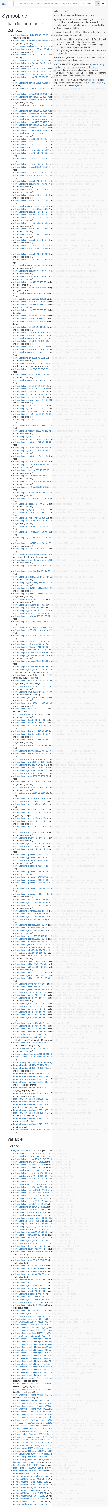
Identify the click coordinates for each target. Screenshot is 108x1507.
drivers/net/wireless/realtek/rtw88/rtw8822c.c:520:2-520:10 (39, 1406)
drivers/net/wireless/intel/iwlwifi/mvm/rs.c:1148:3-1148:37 (38, 1363)
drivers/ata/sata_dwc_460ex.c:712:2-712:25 (32, 1243)
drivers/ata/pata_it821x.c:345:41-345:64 (31, 464)
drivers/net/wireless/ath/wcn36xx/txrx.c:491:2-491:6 (36, 1335)
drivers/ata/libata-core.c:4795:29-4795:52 (31, 124)
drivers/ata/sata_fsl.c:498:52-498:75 (29, 714)
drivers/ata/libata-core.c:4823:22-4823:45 (31, 127)
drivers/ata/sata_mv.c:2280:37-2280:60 (30, 792)
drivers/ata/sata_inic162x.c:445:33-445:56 (32, 731)
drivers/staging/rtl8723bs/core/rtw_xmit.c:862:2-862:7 (37, 1459)
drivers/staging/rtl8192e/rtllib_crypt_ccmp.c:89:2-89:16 (37, 1448)
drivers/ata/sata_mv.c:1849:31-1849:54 (30, 764)
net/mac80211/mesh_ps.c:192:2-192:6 (30, 1481)
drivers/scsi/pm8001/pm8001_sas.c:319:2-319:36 (35, 1439)
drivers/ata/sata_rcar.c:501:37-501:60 (30, 927)
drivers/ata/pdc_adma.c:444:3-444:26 (30, 1234)
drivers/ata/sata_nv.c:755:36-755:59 (29, 801)
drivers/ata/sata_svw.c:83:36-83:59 (28, 983)
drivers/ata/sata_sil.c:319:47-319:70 (29, 955)
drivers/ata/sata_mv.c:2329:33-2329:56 (30, 798)
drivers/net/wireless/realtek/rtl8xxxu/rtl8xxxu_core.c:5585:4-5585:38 (43, 1394)
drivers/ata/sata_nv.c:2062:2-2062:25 (30, 1285)
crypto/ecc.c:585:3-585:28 (25, 1150)
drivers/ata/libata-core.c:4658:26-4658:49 (31, 110)
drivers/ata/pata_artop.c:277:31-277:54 (30, 405)
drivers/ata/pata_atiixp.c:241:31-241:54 (30, 411)
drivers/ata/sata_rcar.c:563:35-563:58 (30, 938)
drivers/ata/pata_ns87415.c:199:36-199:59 (32, 543)
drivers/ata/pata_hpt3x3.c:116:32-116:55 (31, 456)
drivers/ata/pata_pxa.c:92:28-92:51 (29, 610)
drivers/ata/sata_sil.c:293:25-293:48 (29, 952)
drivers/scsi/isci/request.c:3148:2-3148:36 (31, 1428)
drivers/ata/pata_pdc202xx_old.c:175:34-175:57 (34, 582)
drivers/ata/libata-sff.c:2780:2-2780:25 (30, 1215)
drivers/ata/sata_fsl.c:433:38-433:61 (29, 708)
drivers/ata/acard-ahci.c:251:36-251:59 (30, 46)
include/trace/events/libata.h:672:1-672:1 (31, 1104)
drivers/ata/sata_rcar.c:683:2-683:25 (29, 1302)
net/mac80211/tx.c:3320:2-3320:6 (28, 1501)
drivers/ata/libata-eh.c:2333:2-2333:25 (30, 1181)
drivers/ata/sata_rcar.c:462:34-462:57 (30, 924)
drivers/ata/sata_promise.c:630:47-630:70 (32, 860)
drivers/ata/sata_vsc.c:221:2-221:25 (29, 1316)
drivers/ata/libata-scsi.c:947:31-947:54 (30, 180)
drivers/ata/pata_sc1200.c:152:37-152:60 (31, 621)
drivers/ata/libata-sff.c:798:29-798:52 (29, 315)
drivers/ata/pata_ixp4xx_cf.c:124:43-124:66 (32, 492)
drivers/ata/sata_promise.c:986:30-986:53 (32, 879)
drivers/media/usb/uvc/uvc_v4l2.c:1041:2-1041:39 (35, 1319)
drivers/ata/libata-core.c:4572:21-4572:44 (31, 93)
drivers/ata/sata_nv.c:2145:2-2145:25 (30, 1288)
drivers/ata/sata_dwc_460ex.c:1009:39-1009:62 (34, 703)
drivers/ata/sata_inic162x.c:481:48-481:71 (32, 739)
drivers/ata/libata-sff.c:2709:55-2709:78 (30, 374)
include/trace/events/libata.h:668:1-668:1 (31, 1101)
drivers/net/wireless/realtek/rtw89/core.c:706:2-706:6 (36, 1414)
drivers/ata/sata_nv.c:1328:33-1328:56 (30, 818)
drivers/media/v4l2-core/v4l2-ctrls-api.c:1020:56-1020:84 (38, 1037)
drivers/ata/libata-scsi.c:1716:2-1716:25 (31, 1201)
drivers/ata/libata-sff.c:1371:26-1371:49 (30, 335)
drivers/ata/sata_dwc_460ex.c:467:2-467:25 (32, 1240)
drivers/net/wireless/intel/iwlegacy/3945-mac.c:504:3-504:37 (40, 1341)
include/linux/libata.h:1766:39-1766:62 (30, 1065)
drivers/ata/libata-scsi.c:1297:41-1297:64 (31, 189)
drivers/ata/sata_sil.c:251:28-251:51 (29, 944)
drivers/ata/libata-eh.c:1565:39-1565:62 (31, 152)
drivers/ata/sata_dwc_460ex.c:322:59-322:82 (33, 669)
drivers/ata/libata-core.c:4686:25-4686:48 (31, 113)
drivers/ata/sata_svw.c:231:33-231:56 (30, 986)
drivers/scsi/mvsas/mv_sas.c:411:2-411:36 (32, 1436)
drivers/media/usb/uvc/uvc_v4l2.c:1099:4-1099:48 (35, 1321)
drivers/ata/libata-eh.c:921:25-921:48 (29, 138)
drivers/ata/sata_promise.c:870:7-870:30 (31, 877)
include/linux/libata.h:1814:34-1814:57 (30, 1073)
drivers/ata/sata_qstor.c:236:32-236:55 (30, 902)
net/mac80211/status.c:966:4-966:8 (29, 1495)
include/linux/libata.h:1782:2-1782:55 (29, 1470)
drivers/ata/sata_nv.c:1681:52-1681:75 (30, 832)
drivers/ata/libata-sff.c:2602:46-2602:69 (30, 357)
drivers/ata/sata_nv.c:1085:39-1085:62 (30, 804)
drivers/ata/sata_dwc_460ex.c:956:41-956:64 (33, 691)
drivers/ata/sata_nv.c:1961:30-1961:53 (30, 843)
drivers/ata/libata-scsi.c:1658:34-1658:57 (31, 209)
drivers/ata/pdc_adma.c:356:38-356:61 (30, 660)
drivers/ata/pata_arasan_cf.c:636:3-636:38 (32, 1226)
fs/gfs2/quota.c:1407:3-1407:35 (27, 1464)
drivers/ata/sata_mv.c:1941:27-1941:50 (30, 773)
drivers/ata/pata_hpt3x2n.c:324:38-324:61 (32, 450)
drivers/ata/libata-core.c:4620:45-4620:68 (31, 99)
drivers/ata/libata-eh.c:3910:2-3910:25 (30, 1187)
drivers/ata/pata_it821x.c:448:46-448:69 (31, 481)
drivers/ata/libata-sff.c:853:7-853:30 (29, 318)
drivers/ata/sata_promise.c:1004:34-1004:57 (33, 882)
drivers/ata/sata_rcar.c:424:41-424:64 (30, 919)
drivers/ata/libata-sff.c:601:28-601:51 (29, 298)
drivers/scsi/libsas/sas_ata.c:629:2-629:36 (32, 1434)
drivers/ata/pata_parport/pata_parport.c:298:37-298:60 (37, 559)
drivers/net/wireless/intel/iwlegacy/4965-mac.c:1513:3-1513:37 (41, 1344)
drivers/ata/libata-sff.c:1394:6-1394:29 (30, 338)
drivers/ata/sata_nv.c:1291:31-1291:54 (30, 809)
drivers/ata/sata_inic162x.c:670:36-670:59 (32, 753)
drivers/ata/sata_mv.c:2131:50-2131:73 (30, 787)
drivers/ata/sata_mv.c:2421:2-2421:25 (30, 1257)
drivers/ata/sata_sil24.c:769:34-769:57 (30, 961)
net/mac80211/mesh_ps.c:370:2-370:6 (30, 1487)
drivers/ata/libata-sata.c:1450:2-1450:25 (31, 1195)
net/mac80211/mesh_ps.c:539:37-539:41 (31, 1129)
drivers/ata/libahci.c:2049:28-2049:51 (29, 68)
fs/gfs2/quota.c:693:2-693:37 (26, 1462)
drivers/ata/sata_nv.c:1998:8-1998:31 (30, 846)
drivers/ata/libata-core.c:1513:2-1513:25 (31, 1159)
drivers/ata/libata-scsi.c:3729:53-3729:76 (31, 253)
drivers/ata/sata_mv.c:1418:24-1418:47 (30, 759)
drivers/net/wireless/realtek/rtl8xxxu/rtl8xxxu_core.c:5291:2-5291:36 (43, 1377)
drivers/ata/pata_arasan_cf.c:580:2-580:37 (32, 1223)
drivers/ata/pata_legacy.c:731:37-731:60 (31, 512)
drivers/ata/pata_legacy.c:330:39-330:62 (31, 498)
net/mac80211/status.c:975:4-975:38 (29, 1498)
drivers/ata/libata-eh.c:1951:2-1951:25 (30, 1175)
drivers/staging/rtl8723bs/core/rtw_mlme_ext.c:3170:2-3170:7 (40, 1456)
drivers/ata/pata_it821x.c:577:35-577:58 (31, 486)
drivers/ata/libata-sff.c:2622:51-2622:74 (30, 363)
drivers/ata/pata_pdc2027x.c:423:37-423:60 (32, 576)
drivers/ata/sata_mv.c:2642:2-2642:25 (30, 1265)
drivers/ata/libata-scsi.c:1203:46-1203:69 (31, 183)
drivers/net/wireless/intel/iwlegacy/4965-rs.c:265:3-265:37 (38, 1352)
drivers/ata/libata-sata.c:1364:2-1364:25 (31, 1192)
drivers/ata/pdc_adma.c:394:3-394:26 (30, 1232)
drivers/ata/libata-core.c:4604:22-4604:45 (31, 96)
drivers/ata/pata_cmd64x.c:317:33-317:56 (32, 419)
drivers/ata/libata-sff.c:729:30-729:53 (29, 310)
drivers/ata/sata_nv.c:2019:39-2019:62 (30, 849)
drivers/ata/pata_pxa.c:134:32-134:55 (30, 613)
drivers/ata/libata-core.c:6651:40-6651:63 (31, 133)
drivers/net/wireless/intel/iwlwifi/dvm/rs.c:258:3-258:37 (37, 1355)
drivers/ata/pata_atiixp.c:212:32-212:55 (30, 408)
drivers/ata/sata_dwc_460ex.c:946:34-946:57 (33, 686)
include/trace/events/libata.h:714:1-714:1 (31, 1118)
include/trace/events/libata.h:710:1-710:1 (31, 1112)
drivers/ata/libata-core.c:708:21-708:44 (30, 82)
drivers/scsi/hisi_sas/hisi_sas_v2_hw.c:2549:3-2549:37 (37, 1422)
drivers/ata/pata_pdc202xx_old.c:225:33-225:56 (34, 587)
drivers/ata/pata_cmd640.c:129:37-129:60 (32, 413)
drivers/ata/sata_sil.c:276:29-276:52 (29, 950)
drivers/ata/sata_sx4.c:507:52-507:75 (30, 997)
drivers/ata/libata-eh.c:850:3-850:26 (29, 1167)
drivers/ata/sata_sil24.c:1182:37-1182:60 (31, 978)
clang (56, 60)
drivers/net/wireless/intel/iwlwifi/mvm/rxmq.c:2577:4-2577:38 (40, 1366)
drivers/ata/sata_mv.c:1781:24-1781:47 (30, 762)
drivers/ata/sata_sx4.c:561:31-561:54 (30, 1009)
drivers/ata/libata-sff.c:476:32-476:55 (29, 282)
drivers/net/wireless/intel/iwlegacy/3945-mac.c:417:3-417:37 (40, 1338)
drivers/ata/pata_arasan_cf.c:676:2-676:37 (32, 1229)
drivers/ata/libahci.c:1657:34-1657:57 (29, 54)
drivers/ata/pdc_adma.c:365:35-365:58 (30, 666)
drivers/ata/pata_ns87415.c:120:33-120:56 (32, 526)
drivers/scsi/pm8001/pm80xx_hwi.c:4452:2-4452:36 (36, 1445)
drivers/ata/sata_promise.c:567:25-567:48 (32, 857)
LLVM (98, 57)
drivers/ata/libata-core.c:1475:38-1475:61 (31, 88)
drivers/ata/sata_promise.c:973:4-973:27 (31, 1293)
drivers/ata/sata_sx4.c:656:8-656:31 (29, 1023)
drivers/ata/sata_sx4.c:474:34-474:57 (30, 994)
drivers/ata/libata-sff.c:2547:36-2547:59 (30, 352)
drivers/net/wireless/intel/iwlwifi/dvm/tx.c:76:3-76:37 (36, 1358)
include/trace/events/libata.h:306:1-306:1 (31, 1081)
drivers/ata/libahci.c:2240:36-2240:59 (29, 74)
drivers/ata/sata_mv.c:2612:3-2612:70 (30, 1260)
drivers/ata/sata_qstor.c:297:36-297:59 (30, 910)
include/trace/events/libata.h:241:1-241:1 (31, 1076)
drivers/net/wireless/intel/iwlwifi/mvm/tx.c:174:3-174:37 (37, 1369)
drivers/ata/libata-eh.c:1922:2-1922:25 (30, 1173)
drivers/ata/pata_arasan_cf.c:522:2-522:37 (32, 1220)
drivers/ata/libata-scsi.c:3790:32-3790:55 (31, 259)
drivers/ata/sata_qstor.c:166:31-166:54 (30, 899)
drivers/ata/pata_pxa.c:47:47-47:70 (29, 599)
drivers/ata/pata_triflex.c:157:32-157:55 (30, 646)
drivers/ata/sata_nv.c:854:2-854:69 (28, 1274)
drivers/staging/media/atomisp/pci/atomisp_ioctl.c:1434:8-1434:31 (42, 1062)
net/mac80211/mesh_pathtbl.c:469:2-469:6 (32, 1476)
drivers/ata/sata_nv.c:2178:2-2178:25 (30, 1290)
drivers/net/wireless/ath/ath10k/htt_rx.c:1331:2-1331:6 (37, 1324)
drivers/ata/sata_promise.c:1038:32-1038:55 (33, 888)
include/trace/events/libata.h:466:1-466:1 (31, 1098)
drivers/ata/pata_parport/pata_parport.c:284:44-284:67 (37, 554)
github (79, 85)
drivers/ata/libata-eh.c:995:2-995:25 (29, 1170)
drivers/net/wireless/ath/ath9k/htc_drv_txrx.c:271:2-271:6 (38, 1327)
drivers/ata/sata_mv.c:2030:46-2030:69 (30, 781)
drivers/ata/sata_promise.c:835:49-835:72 (32, 871)
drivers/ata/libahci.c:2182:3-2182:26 (29, 1156)
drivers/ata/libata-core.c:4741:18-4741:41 (31, 116)
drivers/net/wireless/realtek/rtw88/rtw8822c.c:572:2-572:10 (39, 1408)
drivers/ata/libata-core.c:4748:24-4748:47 (31, 119)
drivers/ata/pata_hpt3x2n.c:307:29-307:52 (32, 447)
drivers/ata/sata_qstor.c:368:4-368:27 (30, 1296)
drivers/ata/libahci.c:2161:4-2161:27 (29, 1153)
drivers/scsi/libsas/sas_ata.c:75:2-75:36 (30, 1431)
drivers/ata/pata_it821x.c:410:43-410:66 (31, 475)
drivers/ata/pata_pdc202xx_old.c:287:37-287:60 (34, 593)
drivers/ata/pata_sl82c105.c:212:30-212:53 (32, 641)
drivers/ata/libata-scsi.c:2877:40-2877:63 (31, 217)
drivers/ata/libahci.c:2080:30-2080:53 (29, 71)
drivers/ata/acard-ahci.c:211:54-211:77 (30, 40)
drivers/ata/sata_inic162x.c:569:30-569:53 (32, 750)
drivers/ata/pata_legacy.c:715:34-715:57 (31, 509)
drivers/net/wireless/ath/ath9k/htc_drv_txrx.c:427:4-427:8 (38, 1330)
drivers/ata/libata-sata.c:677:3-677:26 (30, 1189)
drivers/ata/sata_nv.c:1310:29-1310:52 (30, 812)
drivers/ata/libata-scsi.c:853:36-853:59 (30, 175)
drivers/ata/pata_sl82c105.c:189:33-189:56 (32, 635)
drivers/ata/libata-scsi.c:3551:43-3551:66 (31, 239)
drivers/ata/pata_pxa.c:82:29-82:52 (29, 607)
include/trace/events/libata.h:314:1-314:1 (31, 1093)
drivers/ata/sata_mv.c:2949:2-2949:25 (30, 1271)
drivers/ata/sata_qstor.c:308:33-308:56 (30, 913)
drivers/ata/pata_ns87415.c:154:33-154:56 (32, 531)
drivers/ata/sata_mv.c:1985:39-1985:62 (30, 776)
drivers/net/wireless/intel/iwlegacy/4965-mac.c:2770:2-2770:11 (41, 1349)
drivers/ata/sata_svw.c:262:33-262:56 (30, 989)
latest (89, 3)
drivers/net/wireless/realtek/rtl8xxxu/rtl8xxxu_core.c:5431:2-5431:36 (43, 1389)
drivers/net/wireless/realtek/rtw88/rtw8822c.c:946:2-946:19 (39, 1411)
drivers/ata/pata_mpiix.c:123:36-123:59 (30, 517)
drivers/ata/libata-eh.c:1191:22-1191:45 (31, 147)
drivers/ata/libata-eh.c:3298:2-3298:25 (30, 1184)
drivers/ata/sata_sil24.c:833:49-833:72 (30, 966)
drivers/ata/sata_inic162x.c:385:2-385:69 (31, 1251)
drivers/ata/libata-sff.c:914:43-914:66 (29, 326)
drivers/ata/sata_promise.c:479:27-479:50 (32, 854)
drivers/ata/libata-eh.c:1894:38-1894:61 (31, 158)
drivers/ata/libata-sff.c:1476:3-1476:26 (30, 1206)
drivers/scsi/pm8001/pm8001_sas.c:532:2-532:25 (35, 1442)
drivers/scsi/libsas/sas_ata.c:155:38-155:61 (32, 1048)
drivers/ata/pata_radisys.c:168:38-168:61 (31, 616)
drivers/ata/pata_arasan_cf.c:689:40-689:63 (32, 399)
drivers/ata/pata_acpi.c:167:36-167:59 (30, 394)
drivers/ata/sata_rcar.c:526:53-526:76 (30, 930)
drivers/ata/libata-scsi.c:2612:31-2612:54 (31, 211)
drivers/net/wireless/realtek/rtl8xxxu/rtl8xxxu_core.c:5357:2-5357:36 (43, 1383)
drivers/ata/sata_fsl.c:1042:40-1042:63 (30, 725)
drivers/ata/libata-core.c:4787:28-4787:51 (31, 122)
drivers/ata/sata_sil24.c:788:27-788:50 (30, 964)
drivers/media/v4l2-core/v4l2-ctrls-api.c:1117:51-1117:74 (38, 1042)
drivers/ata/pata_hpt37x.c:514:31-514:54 (31, 439)
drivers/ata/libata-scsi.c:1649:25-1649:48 (31, 206)
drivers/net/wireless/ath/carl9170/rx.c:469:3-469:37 (35, 1333)
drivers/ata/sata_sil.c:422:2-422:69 (28, 1305)
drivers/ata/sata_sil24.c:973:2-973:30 (29, 1310)
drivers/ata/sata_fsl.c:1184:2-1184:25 (30, 1248)
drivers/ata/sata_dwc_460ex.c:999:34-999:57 (33, 697)
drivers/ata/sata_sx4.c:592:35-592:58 (30, 1014)
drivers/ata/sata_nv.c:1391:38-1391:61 (30, 826)
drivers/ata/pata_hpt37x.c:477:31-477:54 (31, 436)
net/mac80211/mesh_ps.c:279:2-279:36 (31, 1484)
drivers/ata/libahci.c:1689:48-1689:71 (29, 63)
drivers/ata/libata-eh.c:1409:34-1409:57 (31, 150)
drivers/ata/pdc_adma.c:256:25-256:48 (30, 652)
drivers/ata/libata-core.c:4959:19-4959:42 (31, 130)
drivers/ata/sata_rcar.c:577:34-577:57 (30, 941)
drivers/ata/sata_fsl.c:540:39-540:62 (29, 719)
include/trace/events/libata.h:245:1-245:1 (31, 1079)
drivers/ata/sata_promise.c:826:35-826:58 (32, 865)
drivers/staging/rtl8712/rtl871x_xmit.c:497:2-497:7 (35, 1453)
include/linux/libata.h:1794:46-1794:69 (30, 1067)
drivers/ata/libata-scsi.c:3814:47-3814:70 (31, 265)
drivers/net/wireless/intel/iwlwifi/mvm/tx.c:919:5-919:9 (36, 1375)
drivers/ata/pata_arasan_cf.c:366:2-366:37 (32, 1217)
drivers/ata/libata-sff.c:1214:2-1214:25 (30, 1203)
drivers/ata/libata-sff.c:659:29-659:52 (29, 301)
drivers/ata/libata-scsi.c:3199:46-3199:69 (31, 223)
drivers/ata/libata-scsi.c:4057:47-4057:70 (31, 276)
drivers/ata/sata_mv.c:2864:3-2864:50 (30, 1268)
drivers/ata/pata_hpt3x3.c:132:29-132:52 (31, 461)
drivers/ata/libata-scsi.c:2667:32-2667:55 (31, 214)
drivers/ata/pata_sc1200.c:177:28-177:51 (31, 627)
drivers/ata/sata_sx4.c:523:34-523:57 (30, 1003)
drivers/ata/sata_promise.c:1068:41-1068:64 (33, 893)
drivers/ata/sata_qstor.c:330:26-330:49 (30, 916)
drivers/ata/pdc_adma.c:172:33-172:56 (30, 649)
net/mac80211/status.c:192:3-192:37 (29, 1493)
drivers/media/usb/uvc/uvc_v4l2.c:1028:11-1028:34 (36, 1034)
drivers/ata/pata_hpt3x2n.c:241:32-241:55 (32, 442)
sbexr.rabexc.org (74, 67)
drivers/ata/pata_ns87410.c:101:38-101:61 (32, 520)
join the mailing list (96, 82)
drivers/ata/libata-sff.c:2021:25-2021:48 (30, 346)
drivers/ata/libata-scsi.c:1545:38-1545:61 (31, 200)
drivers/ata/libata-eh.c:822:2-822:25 (29, 1164)
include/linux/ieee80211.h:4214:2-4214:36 (32, 1467)
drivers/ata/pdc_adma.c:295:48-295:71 (30, 655)
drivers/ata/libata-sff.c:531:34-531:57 (29, 287)
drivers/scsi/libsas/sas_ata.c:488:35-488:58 (32, 1056)
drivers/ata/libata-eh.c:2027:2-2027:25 (30, 1178)
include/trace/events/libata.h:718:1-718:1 (31, 1124)
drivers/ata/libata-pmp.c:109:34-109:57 (30, 166)
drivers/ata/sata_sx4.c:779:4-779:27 (29, 1313)
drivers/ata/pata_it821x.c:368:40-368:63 (31, 470)
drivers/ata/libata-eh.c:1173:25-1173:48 (31, 144)
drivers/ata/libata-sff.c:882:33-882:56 (29, 321)
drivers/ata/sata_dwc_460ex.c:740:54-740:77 (33, 675)
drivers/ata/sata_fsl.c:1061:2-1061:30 (30, 1246)
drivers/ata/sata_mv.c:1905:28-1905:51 (30, 770)
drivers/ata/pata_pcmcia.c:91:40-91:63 (30, 565)
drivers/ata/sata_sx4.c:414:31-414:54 (30, 992)
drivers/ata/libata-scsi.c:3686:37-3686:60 (31, 248)
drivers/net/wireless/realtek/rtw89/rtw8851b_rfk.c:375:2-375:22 (41, 1417)
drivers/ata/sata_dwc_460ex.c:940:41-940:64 (33, 680)
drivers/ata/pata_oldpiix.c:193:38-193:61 (31, 548)
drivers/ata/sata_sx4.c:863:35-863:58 (30, 1025)
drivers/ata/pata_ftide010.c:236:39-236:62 (32, 430)
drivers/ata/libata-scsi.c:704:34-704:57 (30, 172)
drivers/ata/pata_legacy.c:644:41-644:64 (31, 503)
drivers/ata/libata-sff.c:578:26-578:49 (29, 293)
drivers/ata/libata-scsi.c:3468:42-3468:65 (31, 234)
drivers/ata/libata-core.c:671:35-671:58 (30, 77)
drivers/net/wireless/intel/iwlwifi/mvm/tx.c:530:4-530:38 (37, 1372)
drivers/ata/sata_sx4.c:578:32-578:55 (30, 1011)
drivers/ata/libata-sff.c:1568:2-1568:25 (30, 1209)
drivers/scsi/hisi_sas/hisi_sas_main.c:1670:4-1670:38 (37, 1420)
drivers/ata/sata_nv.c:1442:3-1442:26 (30, 1279)
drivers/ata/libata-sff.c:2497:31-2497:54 (30, 349)
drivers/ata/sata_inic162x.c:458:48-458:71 (32, 733)
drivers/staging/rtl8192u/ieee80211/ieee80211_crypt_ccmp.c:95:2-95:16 (45, 1450)
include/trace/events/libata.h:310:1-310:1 (31, 1087)
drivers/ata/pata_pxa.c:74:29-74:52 (29, 604)
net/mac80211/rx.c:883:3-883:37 (27, 1490)
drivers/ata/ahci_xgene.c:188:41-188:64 (31, 49)
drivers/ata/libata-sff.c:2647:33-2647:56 (30, 369)
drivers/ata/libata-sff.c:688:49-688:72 (29, 304)
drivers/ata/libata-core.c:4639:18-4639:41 (31, 105)
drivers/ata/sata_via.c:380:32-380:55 (29, 1031)
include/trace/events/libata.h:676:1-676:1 (31, 1110)
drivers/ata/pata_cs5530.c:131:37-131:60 (31, 425)
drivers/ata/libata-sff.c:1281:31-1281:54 (30, 332)
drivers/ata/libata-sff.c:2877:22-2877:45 (30, 385)
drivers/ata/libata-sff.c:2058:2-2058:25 (30, 1212)
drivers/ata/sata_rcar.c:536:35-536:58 (30, 936)
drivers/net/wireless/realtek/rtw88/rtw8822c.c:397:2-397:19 (39, 1403)
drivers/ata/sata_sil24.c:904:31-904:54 (30, 975)
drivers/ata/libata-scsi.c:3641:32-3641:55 (31, 245)
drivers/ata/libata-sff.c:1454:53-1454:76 (30, 340)
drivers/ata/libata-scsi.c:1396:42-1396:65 (31, 195)
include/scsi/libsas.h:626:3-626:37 (28, 1473)
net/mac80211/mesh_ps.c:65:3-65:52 (30, 1479)
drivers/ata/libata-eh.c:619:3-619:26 (29, 1161)
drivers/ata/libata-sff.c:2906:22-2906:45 (30, 388)
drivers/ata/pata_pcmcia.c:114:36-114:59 (31, 571)
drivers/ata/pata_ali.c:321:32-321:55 (29, 397)
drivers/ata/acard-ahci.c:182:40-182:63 (30, 35)
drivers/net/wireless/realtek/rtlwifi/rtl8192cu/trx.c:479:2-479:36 (40, 1400)
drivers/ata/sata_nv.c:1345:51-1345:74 (30, 820)
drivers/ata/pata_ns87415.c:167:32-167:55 (32, 537)
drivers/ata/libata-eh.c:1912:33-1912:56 (31, 164)
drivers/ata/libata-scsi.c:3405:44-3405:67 (31, 228)
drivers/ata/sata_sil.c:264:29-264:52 (29, 947)
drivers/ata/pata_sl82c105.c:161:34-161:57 (32, 630)
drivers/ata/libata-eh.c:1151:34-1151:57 (31, 141)
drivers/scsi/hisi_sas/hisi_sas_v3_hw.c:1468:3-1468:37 (37, 1425)
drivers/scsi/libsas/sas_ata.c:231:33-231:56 (32, 1053)
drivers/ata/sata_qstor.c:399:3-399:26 (30, 1299)
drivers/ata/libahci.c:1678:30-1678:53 (29, 60)
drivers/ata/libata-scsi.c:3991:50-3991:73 (31, 270)
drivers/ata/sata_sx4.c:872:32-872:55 (30, 1028)
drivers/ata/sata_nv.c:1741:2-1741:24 (30, 1282)
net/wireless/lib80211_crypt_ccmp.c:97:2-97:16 (34, 1504)
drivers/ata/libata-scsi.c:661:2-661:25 (29, 1198)
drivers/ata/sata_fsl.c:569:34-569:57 (29, 722)
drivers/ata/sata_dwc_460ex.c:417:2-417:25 (32, 1237)
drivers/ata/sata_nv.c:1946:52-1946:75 (30, 837)
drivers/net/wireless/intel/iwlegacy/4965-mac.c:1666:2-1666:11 (41, 1347)
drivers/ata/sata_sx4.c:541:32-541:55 (30, 1006)
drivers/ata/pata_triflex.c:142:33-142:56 (30, 644)
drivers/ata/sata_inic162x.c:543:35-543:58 (32, 745)
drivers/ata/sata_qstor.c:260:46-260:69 (30, 905)
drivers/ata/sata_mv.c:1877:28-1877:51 (30, 767)
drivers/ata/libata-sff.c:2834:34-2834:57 (30, 380)
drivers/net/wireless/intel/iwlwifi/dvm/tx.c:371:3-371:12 (37, 1361)
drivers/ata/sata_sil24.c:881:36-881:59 (30, 972)
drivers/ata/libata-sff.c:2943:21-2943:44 (30, 391)
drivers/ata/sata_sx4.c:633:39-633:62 (30, 1017)
